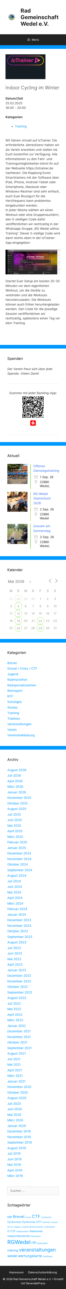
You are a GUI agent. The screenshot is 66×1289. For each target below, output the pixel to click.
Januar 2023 (16, 970)
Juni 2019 (14, 1159)
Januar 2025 (16, 848)
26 (18, 628)
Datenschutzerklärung (42, 1272)
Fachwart (46, 1222)
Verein (12, 730)
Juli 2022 (14, 1003)
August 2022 (16, 998)
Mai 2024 (14, 892)
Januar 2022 (16, 1026)
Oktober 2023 (17, 931)
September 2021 (19, 1048)
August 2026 (16, 770)
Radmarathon (17, 679)
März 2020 (15, 1120)
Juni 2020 (14, 1109)
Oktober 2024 (17, 864)
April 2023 (15, 964)
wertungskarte (30, 1256)
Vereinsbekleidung (21, 735)
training (12, 1250)
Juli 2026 (14, 775)
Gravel (55, 1222)
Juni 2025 (14, 820)
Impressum (16, 1272)
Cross (28, 1217)
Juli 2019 (14, 1153)
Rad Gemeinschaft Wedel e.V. (40, 17)
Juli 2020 (14, 1103)
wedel (12, 1256)
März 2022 (15, 1020)
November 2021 (19, 1037)
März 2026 (15, 786)
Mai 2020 (14, 1115)
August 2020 (16, 1098)
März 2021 (15, 1076)
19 (18, 621)
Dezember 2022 (19, 975)
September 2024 (19, 870)
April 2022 (14, 1014)
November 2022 (19, 981)
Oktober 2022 (17, 987)
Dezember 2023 (19, 920)
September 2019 (19, 1142)
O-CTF (11, 1231)
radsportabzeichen (18, 1235)
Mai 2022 (14, 1009)
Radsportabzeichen (21, 685)
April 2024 (15, 898)
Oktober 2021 (17, 1042)
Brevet (12, 663)
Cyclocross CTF (31, 1221)
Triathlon (13, 718)
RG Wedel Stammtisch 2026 (42, 498)
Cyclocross (14, 1221)
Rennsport (15, 691)
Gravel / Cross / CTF (22, 668)
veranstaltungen (37, 1250)
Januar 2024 (16, 914)
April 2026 (15, 781)
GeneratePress (35, 1283)
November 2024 (19, 859)
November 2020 (19, 1087)
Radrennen (36, 1231)
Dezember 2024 (19, 853)
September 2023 (19, 937)
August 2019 (16, 1148)
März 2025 (15, 837)
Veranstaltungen (19, 724)
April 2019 (14, 1170)
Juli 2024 (14, 881)
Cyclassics (46, 1217)
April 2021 (14, 1070)
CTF (36, 1216)
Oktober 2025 (17, 803)
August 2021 (16, 1053)
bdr (9, 1217)
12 (18, 613)
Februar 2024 (17, 909)
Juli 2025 (14, 814)
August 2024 (16, 875)
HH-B (9, 1227)
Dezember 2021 (19, 1031)
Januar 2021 (16, 1081)
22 (40, 621)
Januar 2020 (16, 1126)
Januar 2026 (16, 792)
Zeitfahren (47, 1256)
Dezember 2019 (19, 1131)
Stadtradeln (42, 1243)
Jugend (12, 674)
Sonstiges (14, 702)
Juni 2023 (14, 953)
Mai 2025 (14, 825)
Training (21, 126)
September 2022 (19, 992)
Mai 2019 (14, 1164)
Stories (12, 707)
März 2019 (15, 1176)
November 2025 (19, 798)
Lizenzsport (49, 1227)
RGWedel (19, 1242)
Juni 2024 (14, 887)
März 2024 (15, 903)
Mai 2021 (14, 1064)
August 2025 (16, 809)
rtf (34, 1242)
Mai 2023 (14, 959)
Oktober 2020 (17, 1092)
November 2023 (19, 926)
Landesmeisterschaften (32, 1227)
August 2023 (16, 942)
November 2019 (19, 1137)
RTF (10, 696)
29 (40, 628)
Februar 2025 (17, 842)
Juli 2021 (13, 1059)
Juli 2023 (14, 948)
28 (18, 599)
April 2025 (14, 831)
